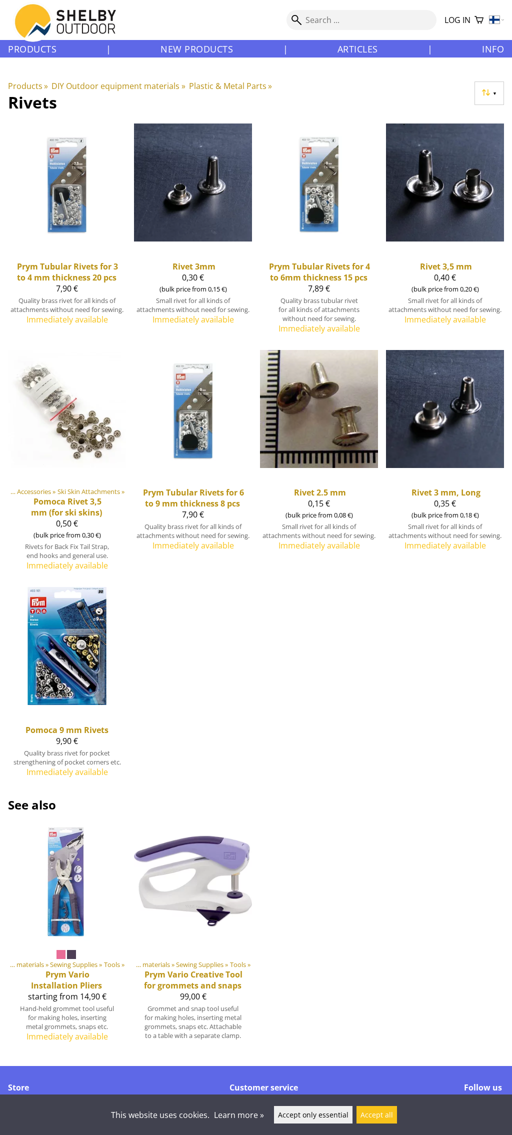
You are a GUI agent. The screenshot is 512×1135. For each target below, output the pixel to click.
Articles (358, 49)
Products (32, 49)
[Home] (71, 29)
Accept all (376, 1115)
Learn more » (239, 1115)
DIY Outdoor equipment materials (118, 86)
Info (493, 49)
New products (196, 49)
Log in (457, 20)
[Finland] (497, 20)
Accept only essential (313, 1115)
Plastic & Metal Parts (230, 86)
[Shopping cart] (479, 20)
